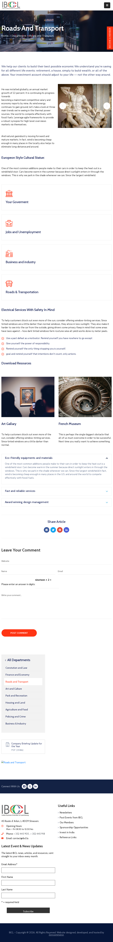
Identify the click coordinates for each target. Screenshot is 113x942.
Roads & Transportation (22, 292)
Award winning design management (27, 502)
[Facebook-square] (24, 786)
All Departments (18, 660)
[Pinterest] (60, 530)
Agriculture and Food (17, 709)
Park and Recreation (16, 695)
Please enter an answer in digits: (18, 584)
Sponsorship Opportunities (74, 827)
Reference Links (68, 837)
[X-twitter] (29, 786)
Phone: (25, 833)
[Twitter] (53, 530)
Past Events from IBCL (71, 817)
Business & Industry (16, 723)
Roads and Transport (17, 681)
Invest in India (67, 832)
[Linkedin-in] (35, 786)
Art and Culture (14, 688)
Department (19, 35)
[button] (62, 105)
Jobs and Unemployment (23, 232)
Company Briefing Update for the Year (26, 745)
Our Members (67, 822)
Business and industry (21, 262)
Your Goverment (17, 202)
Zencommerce (56, 934)
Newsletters (66, 812)
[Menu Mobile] (107, 5)
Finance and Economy (17, 674)
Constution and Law (16, 667)
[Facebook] (46, 530)
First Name (7, 877)
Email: (17, 838)
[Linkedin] (66, 530)
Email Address (9, 864)
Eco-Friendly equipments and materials (29, 458)
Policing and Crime (16, 716)
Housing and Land (15, 702)
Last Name (7, 889)
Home (4, 35)
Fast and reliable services (20, 491)
